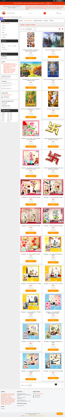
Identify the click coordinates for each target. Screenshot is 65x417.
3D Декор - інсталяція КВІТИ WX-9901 (30, 197)
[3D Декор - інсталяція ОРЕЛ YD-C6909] (53, 361)
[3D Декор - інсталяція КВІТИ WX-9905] (31, 216)
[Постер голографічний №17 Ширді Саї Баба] (53, 69)
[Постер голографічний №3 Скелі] (53, 40)
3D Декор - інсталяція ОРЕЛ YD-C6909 (53, 371)
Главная (21, 20)
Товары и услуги (28, 20)
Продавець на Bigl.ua (32, 414)
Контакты (46, 20)
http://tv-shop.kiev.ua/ (7, 94)
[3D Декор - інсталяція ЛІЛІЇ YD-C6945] (53, 273)
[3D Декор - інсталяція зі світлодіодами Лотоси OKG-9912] (31, 128)
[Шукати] (45, 13)
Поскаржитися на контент (29, 415)
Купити (31, 58)
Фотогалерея (4, 34)
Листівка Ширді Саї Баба (53, 109)
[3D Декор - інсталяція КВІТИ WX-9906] (53, 216)
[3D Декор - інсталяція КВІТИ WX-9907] (31, 244)
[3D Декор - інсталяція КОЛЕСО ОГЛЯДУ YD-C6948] (31, 302)
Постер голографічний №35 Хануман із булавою (31, 109)
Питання (3, 37)
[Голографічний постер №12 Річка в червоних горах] (31, 69)
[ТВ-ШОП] (4, 13)
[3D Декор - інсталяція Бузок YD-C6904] (31, 331)
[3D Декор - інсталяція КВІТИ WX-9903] (53, 187)
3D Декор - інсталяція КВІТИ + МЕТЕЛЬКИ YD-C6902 (53, 313)
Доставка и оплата (37, 20)
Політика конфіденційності (39, 415)
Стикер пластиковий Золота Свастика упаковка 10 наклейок (53, 139)
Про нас (3, 25)
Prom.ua (38, 413)
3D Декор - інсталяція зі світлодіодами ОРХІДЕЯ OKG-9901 (30, 168)
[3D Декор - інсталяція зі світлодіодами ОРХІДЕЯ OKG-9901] (31, 158)
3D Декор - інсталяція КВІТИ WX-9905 (30, 225)
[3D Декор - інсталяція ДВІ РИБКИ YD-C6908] (31, 361)
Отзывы (51, 20)
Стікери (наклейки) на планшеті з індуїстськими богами (31, 50)
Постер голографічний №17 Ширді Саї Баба (53, 80)
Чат (60, 413)
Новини (3, 27)
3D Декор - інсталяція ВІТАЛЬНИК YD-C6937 (53, 255)
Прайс (3, 32)
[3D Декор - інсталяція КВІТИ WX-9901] (31, 187)
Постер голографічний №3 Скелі (53, 49)
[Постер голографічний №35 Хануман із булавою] (31, 99)
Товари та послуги (6, 17)
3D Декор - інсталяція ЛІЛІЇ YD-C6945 (53, 283)
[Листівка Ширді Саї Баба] (53, 99)
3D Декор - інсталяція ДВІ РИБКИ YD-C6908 (30, 371)
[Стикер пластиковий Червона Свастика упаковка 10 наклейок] (53, 158)
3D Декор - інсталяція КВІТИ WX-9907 (30, 254)
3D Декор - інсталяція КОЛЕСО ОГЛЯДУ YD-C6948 (31, 313)
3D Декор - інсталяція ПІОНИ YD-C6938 (31, 283)
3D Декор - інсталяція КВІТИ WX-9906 (53, 225)
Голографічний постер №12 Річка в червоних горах (31, 80)
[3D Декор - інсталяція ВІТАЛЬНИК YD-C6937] (53, 244)
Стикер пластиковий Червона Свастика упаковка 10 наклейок (53, 168)
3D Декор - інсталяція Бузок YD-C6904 (30, 341)
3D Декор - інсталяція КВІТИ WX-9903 (53, 197)
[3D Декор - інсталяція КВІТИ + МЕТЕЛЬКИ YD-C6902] (53, 302)
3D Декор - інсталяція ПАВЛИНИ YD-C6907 (53, 342)
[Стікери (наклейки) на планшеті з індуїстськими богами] (31, 40)
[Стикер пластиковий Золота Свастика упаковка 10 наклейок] (53, 128)
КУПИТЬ (48, 3)
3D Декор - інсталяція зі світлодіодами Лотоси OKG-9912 (30, 139)
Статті (3, 30)
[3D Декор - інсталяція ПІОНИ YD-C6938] (31, 273)
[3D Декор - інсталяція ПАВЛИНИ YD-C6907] (53, 331)
